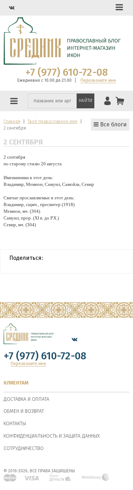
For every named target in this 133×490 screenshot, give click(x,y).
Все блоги (113, 124)
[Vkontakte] (12, 7)
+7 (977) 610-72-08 (66, 72)
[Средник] (29, 339)
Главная (12, 121)
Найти (86, 100)
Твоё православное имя (52, 121)
